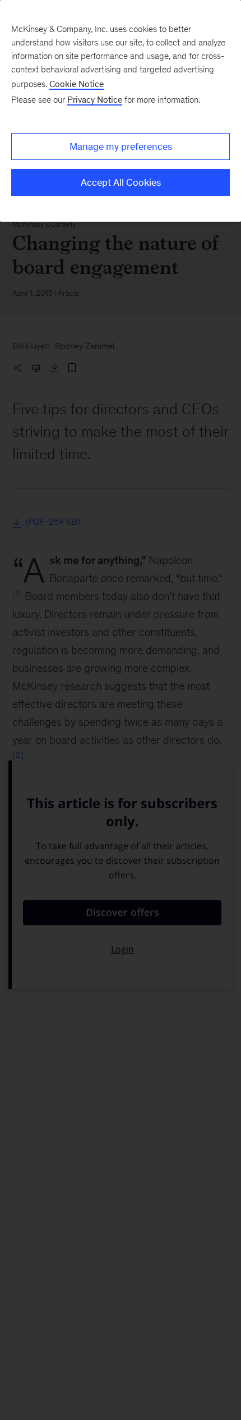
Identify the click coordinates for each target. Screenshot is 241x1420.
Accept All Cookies (121, 182)
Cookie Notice (76, 84)
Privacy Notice (94, 99)
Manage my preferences (120, 146)
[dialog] (120, 111)
